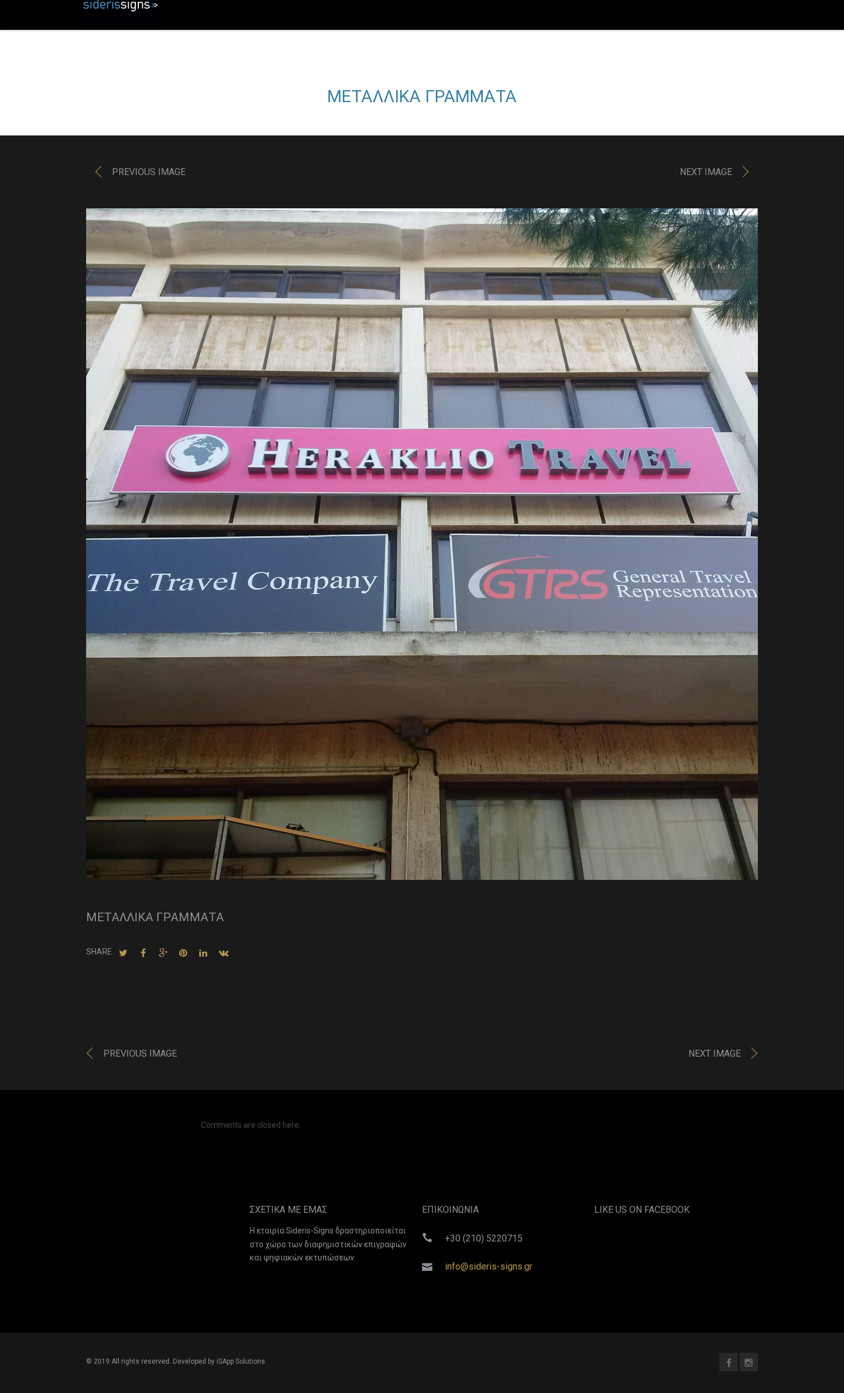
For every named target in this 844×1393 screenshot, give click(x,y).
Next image (706, 171)
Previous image (148, 171)
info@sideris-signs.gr (488, 1266)
